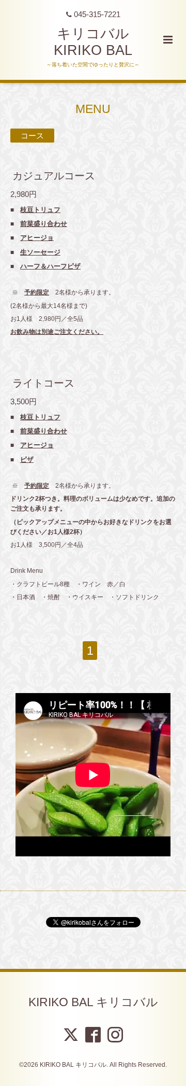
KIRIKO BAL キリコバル (93, 1001)
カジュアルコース (53, 175)
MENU (93, 109)
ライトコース (43, 383)
